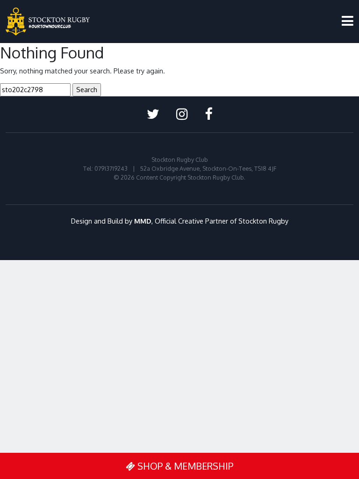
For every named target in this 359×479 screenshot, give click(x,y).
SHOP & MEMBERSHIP (184, 466)
